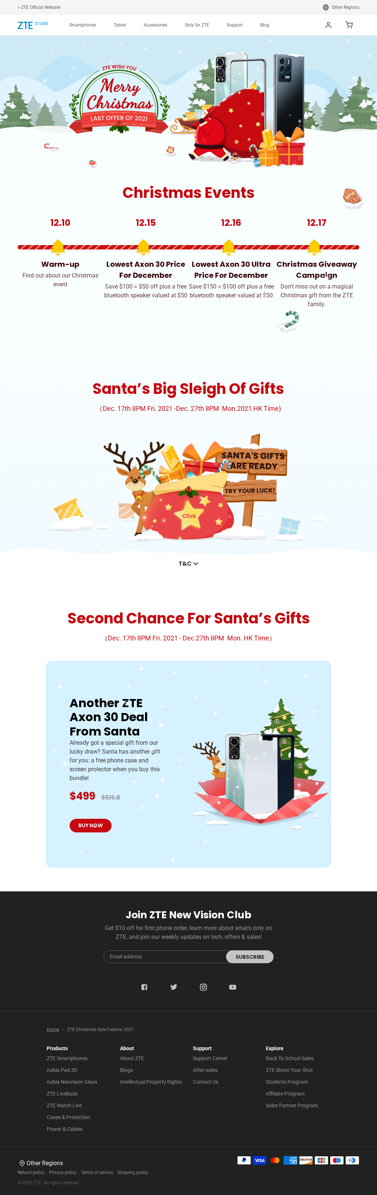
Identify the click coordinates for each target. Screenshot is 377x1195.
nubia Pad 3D (62, 1070)
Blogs (126, 1070)
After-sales (205, 1070)
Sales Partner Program (292, 1105)
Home (53, 1029)
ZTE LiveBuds (62, 1094)
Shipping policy (132, 1172)
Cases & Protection (68, 1117)
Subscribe (250, 957)
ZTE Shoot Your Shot (289, 1070)
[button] (82, 25)
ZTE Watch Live (64, 1105)
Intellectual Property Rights (151, 1082)
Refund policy (31, 1172)
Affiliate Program (285, 1094)
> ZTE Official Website (39, 7)
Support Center (210, 1058)
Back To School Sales (290, 1058)
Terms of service (97, 1172)
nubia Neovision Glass (72, 1082)
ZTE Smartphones (67, 1058)
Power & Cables (64, 1129)
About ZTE (132, 1058)
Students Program (287, 1082)
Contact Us (205, 1082)
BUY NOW (90, 825)
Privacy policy (63, 1172)
